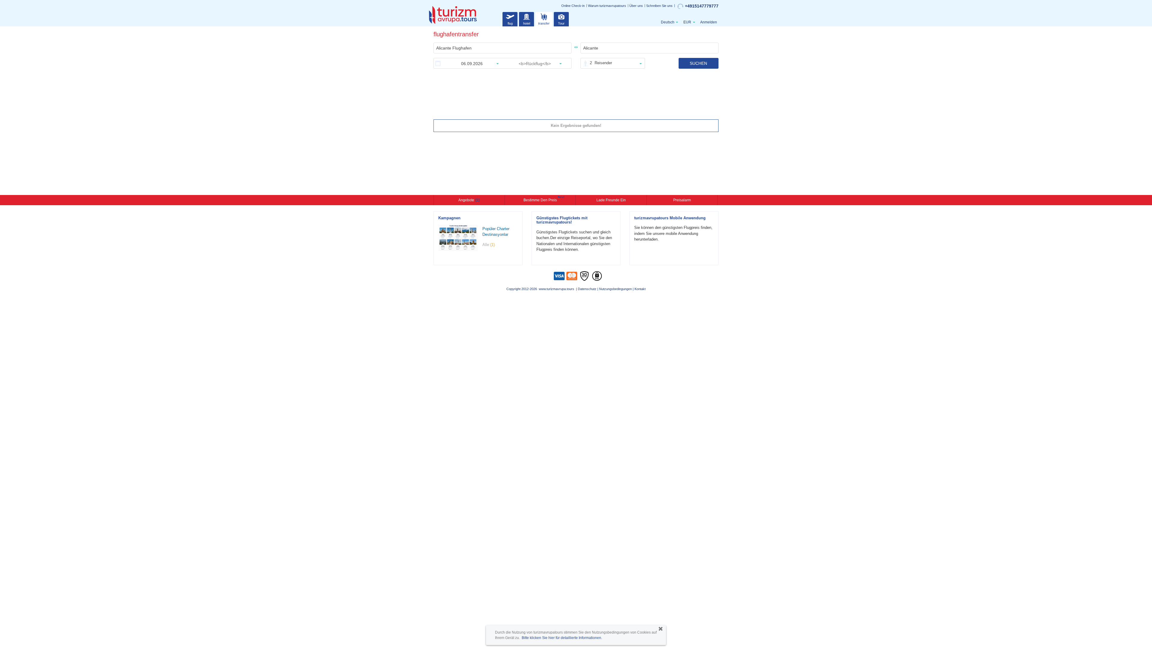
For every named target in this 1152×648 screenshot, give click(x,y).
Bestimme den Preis (541, 199)
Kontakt (640, 289)
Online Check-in (573, 6)
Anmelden (708, 22)
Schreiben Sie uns (659, 6)
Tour (561, 23)
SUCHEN (698, 63)
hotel (526, 23)
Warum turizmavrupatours (607, 6)
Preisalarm (682, 200)
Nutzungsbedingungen (615, 289)
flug (510, 23)
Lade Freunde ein (611, 200)
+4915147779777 (701, 6)
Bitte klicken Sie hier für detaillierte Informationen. (562, 638)
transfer (544, 23)
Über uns (636, 6)
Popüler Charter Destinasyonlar (495, 231)
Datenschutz (587, 289)
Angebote (469, 200)
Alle (488, 244)
